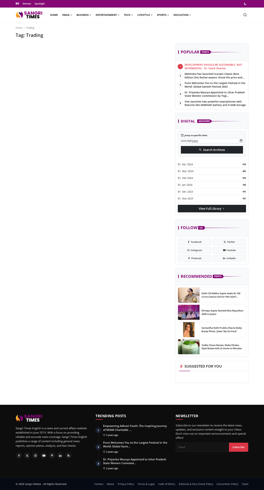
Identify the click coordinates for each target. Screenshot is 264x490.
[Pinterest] (52, 455)
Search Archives (212, 150)
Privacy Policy (126, 484)
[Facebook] (19, 455)
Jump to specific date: (194, 135)
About (110, 484)
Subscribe (239, 447)
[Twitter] (27, 455)
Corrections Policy (227, 484)
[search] (245, 15)
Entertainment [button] (106, 15)
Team (245, 484)
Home (54, 15)
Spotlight (40, 3)
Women (27, 3)
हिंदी (17, 3)
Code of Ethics (166, 484)
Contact (98, 484)
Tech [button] (127, 15)
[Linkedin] (60, 455)
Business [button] (83, 15)
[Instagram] (35, 455)
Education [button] (180, 15)
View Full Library (212, 209)
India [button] (66, 15)
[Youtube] (43, 455)
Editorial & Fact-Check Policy (196, 484)
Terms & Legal (146, 484)
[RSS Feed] (68, 455)
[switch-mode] (245, 4)
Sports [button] (161, 15)
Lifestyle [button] (143, 15)
